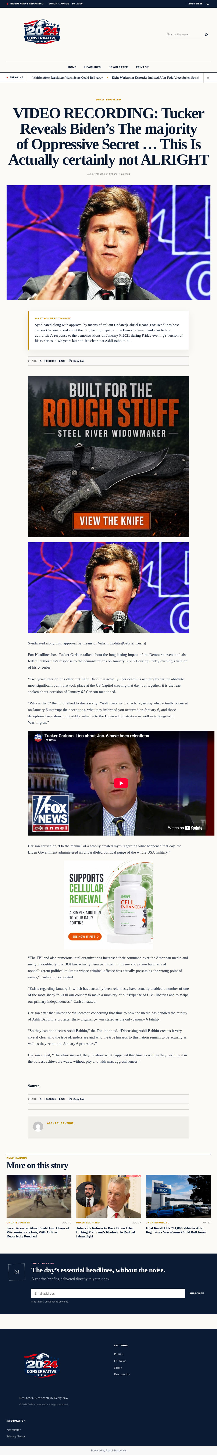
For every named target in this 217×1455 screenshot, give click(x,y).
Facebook (50, 360)
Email (62, 360)
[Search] (206, 35)
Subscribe (196, 1293)
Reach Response (116, 1450)
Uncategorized (108, 99)
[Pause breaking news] (207, 77)
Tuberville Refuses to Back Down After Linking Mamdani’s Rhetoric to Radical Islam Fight (105, 1232)
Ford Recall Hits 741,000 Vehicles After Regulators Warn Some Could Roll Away (176, 1230)
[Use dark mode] (207, 4)
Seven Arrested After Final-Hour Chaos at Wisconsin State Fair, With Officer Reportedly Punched (38, 1232)
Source (33, 1086)
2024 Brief (195, 3)
